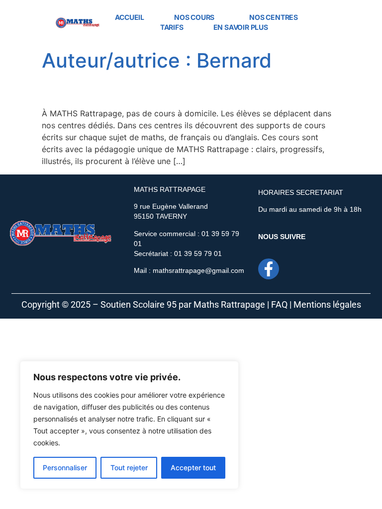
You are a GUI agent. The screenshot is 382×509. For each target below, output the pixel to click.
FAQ (279, 304)
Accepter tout (193, 467)
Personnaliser (65, 467)
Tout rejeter (129, 467)
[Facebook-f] (268, 268)
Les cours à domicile (118, 89)
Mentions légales (327, 304)
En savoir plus (240, 27)
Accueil (129, 17)
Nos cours (194, 17)
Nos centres (273, 17)
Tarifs (172, 27)
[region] (129, 425)
